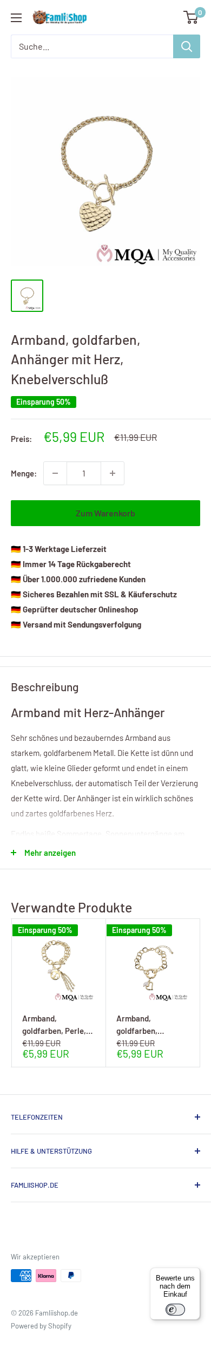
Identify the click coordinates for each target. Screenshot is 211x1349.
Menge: (24, 473)
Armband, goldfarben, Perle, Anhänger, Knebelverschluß (54, 1024)
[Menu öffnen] (16, 17)
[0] (191, 17)
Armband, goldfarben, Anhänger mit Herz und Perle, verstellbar (149, 1024)
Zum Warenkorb (105, 513)
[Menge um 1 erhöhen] (112, 473)
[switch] (175, 1310)
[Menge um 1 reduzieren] (55, 473)
